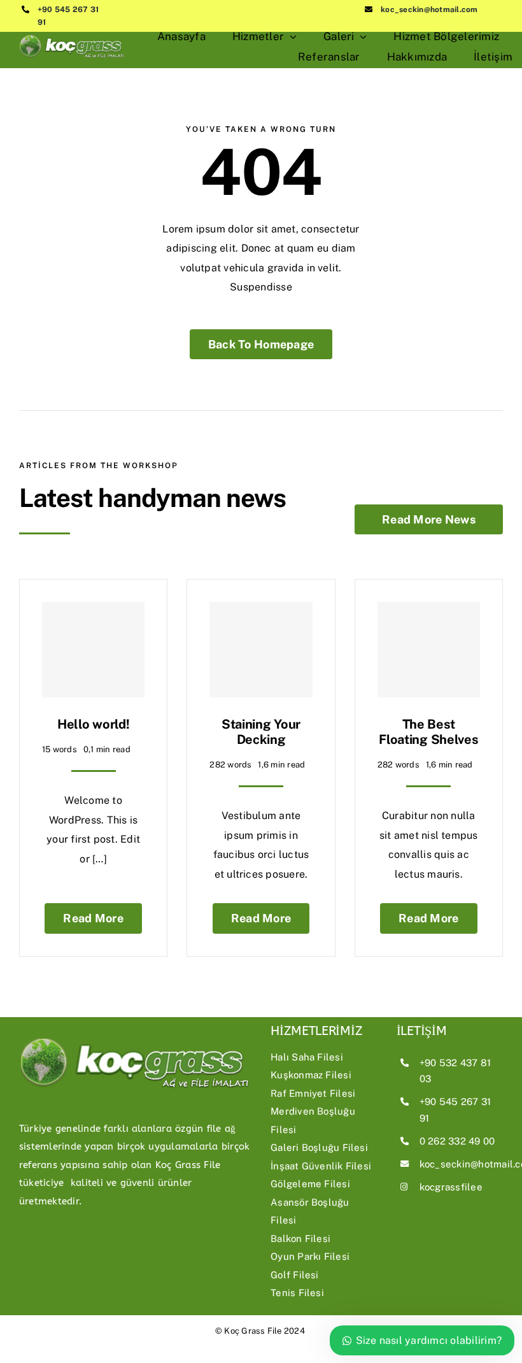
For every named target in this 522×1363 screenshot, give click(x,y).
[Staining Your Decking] (260, 649)
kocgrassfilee (451, 1186)
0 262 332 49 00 (457, 1141)
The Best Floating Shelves (428, 732)
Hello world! (93, 724)
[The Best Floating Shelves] (428, 649)
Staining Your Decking (261, 732)
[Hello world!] (93, 649)
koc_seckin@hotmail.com (429, 9)
